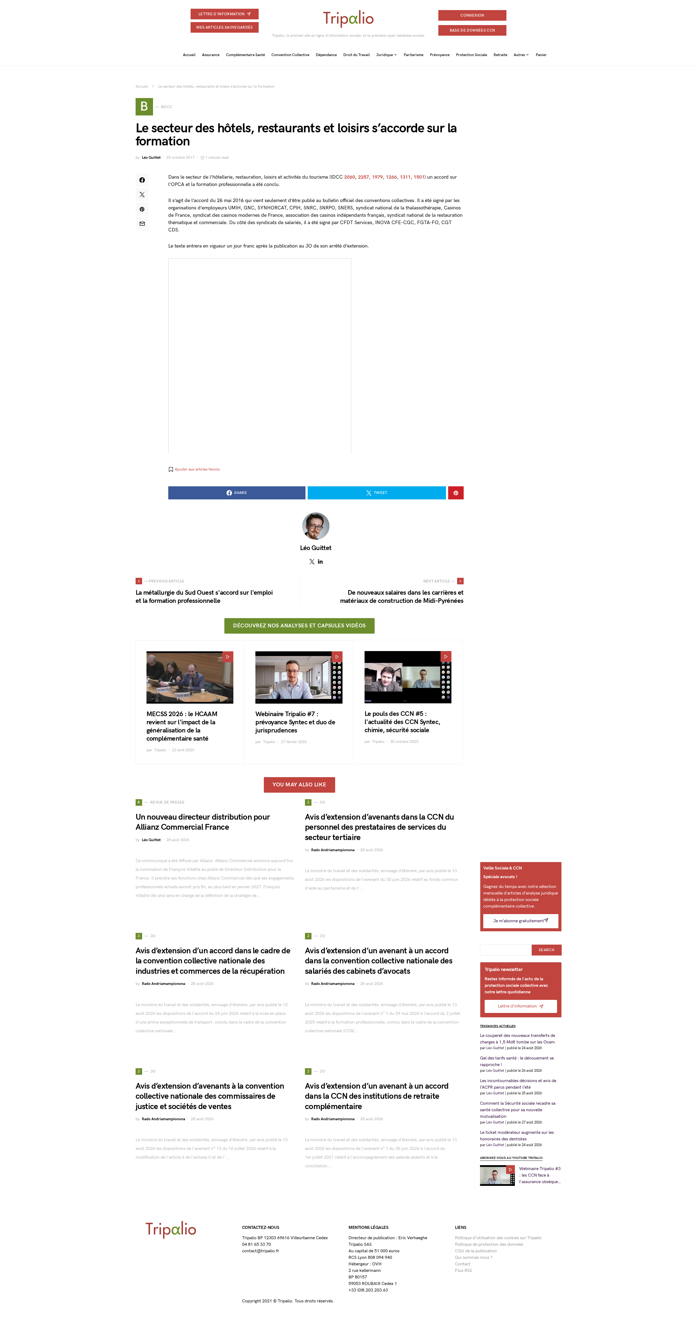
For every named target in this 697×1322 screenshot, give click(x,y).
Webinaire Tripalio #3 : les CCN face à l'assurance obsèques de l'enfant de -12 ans (540, 1175)
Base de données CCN (472, 30)
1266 (391, 177)
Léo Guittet (151, 157)
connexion (472, 15)
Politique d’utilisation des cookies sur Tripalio (498, 1238)
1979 (377, 177)
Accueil (142, 86)
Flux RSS (463, 1270)
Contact (462, 1264)
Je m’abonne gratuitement (518, 921)
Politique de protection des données (489, 1244)
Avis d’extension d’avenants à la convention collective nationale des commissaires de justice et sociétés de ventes (210, 1096)
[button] (194, 469)
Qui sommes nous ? (474, 1257)
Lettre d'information (221, 14)
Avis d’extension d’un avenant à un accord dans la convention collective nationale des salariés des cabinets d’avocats (378, 961)
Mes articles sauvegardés (224, 27)
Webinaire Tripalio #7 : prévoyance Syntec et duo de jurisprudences (295, 722)
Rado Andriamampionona (332, 850)
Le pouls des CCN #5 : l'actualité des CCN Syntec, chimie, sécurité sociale (402, 722)
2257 (363, 177)
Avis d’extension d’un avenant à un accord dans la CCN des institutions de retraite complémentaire (376, 1096)
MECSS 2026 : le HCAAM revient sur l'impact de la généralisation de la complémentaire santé (181, 726)
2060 (349, 177)
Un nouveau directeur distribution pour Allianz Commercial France (203, 822)
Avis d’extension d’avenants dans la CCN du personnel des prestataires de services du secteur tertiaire (379, 827)
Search (546, 950)
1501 (419, 177)
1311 (405, 177)
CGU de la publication (476, 1251)
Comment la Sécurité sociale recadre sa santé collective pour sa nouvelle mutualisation (517, 1110)
